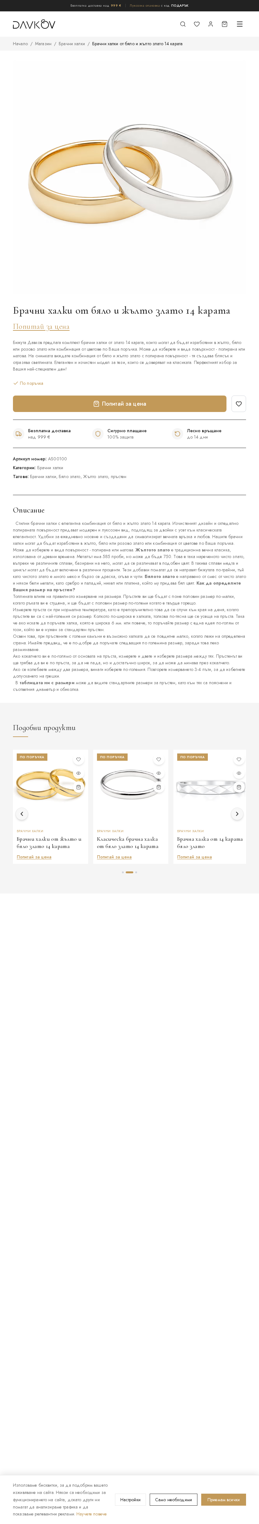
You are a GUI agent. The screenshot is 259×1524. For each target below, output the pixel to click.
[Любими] (196, 24)
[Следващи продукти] (237, 814)
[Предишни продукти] (21, 814)
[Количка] (224, 24)
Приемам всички (224, 1499)
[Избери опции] (159, 787)
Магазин (43, 43)
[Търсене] (183, 24)
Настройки (130, 1499)
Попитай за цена (41, 326)
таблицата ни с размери (47, 682)
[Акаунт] (210, 24)
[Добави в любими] (239, 404)
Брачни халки (72, 43)
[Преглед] (78, 773)
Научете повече (91, 1514)
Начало (20, 43)
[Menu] (239, 24)
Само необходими (173, 1499)
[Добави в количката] (78, 787)
